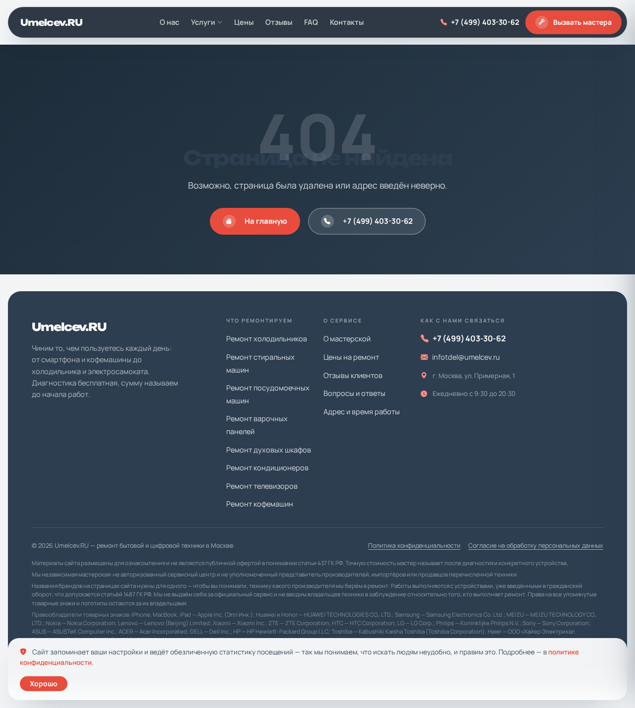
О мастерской (347, 338)
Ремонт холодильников (266, 338)
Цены (244, 22)
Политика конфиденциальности (414, 545)
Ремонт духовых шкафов (268, 449)
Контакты (347, 22)
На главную (266, 221)
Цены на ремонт (351, 357)
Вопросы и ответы (354, 393)
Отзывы (278, 22)
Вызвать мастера (582, 22)
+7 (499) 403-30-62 (485, 22)
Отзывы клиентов (352, 375)
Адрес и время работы (361, 411)
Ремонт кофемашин (259, 504)
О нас (169, 22)
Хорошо (44, 683)
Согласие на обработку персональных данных (535, 545)
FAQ (311, 22)
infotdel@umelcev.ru (466, 357)
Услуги (203, 22)
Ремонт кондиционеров (267, 467)
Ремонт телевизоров (262, 486)
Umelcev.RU (51, 22)
